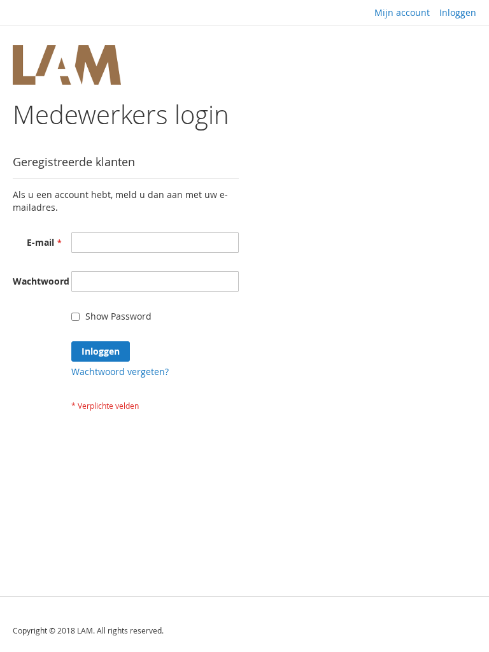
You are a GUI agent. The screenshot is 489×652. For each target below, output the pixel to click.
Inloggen (457, 12)
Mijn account (402, 12)
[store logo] (67, 65)
